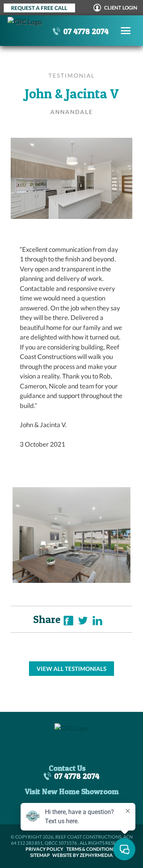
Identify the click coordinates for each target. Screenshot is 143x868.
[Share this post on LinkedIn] (97, 622)
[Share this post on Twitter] (83, 622)
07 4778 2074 (86, 31)
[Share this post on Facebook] (68, 622)
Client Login (120, 8)
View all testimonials (71, 668)
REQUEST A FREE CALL (39, 8)
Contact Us (67, 768)
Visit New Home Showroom (72, 791)
